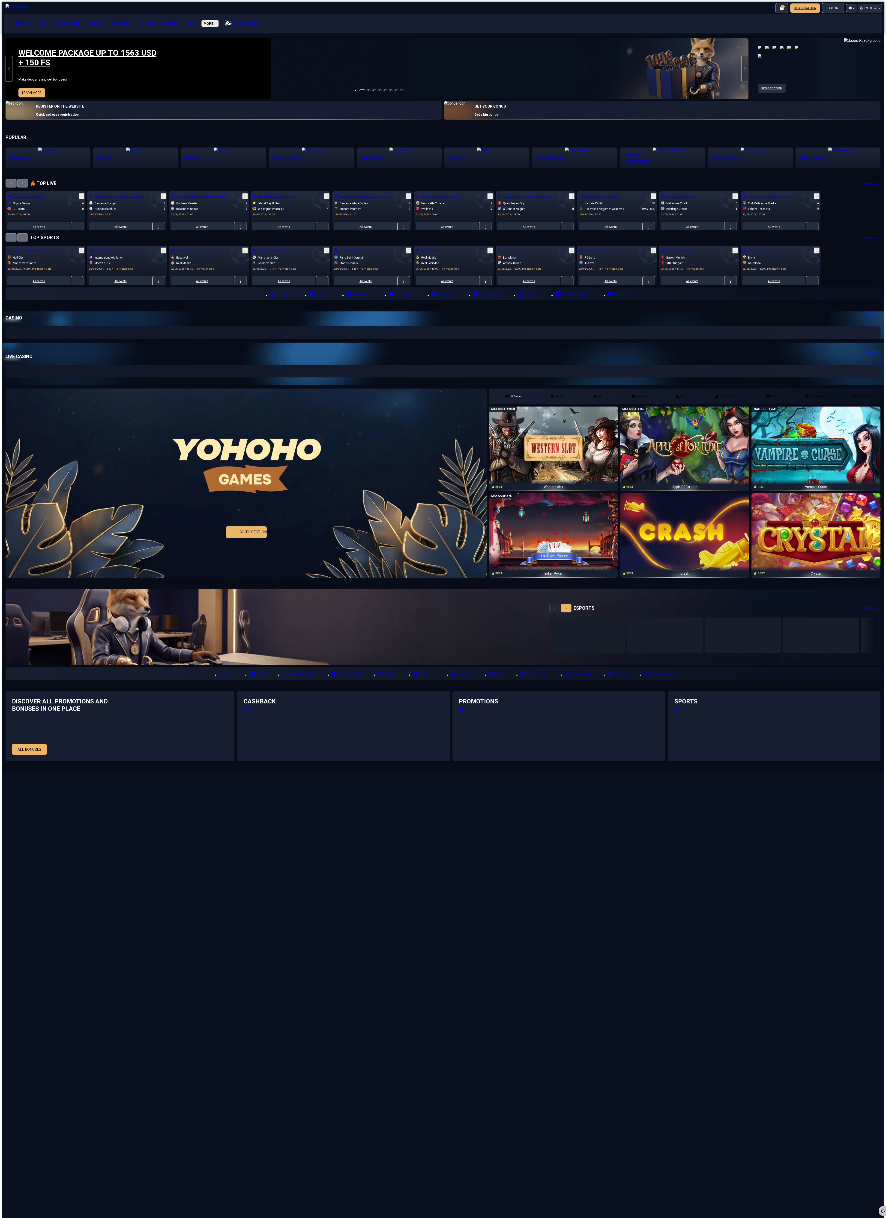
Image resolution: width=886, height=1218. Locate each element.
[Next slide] (744, 69)
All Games (873, 313)
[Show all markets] (77, 227)
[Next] (22, 183)
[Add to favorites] (81, 196)
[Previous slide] (9, 69)
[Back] (11, 183)
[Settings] (851, 8)
